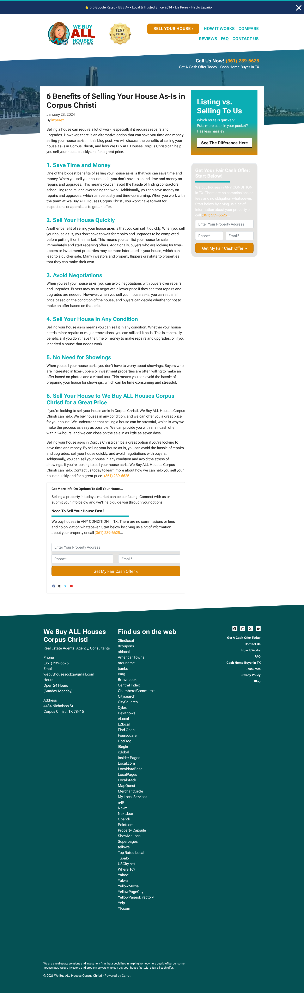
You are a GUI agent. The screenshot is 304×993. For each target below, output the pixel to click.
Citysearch (126, 696)
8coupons (126, 646)
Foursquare (127, 735)
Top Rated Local (131, 852)
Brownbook (127, 679)
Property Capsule (132, 830)
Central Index (129, 685)
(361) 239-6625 (242, 61)
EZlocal (124, 724)
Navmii (123, 808)
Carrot (126, 975)
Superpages (128, 841)
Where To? (126, 869)
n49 (121, 802)
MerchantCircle (130, 791)
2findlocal (126, 640)
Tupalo (123, 858)
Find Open (126, 730)
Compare (248, 28)
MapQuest (126, 785)
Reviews (208, 38)
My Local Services (132, 797)
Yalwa (123, 880)
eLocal (123, 718)
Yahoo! (123, 875)
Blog (257, 681)
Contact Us (245, 38)
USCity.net (126, 864)
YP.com (124, 908)
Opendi (124, 819)
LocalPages (127, 774)
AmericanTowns (131, 657)
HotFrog (124, 741)
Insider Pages (129, 757)
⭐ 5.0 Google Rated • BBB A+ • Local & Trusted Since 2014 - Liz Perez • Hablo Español (149, 7)
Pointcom (126, 824)
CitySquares (128, 702)
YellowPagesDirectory (136, 897)
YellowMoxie (128, 886)
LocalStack (127, 780)
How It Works (219, 28)
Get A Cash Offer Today (198, 67)
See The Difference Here (224, 142)
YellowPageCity (130, 891)
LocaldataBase (130, 769)
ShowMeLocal (129, 836)
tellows (124, 847)
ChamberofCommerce (136, 691)
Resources (253, 669)
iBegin (123, 746)
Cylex (122, 707)
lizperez (57, 120)
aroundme (126, 663)
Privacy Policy (251, 675)
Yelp (121, 903)
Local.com (126, 763)
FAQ (225, 38)
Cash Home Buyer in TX (239, 67)
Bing (121, 674)
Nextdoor (125, 813)
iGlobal (123, 752)
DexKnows (126, 713)
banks (123, 668)
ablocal (124, 651)
